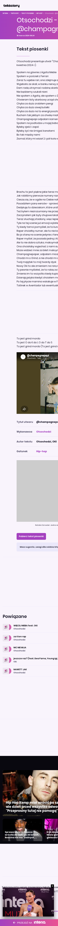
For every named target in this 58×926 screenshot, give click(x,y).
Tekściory (15, 13)
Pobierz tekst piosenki (31, 536)
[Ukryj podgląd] (52, 886)
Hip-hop (39, 13)
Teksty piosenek (27, 13)
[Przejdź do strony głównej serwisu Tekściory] (11, 5)
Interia (5, 13)
